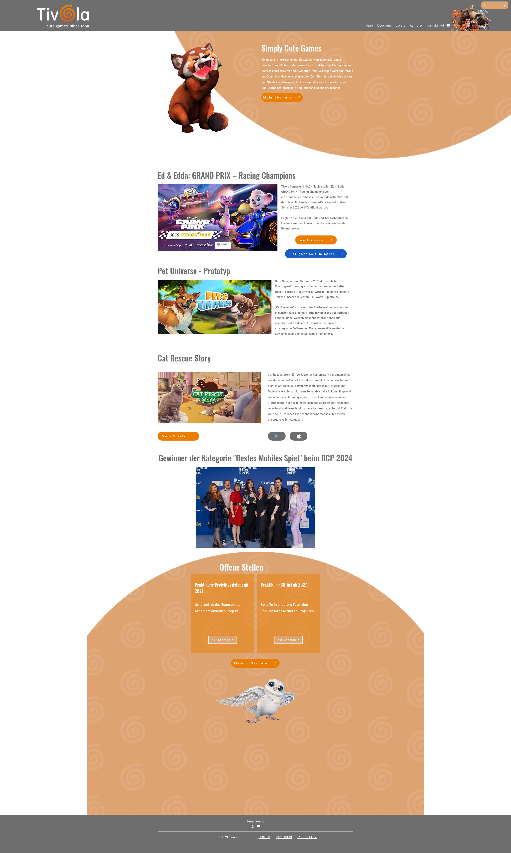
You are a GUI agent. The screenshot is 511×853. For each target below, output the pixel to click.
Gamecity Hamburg (321, 286)
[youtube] (448, 25)
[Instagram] (442, 25)
